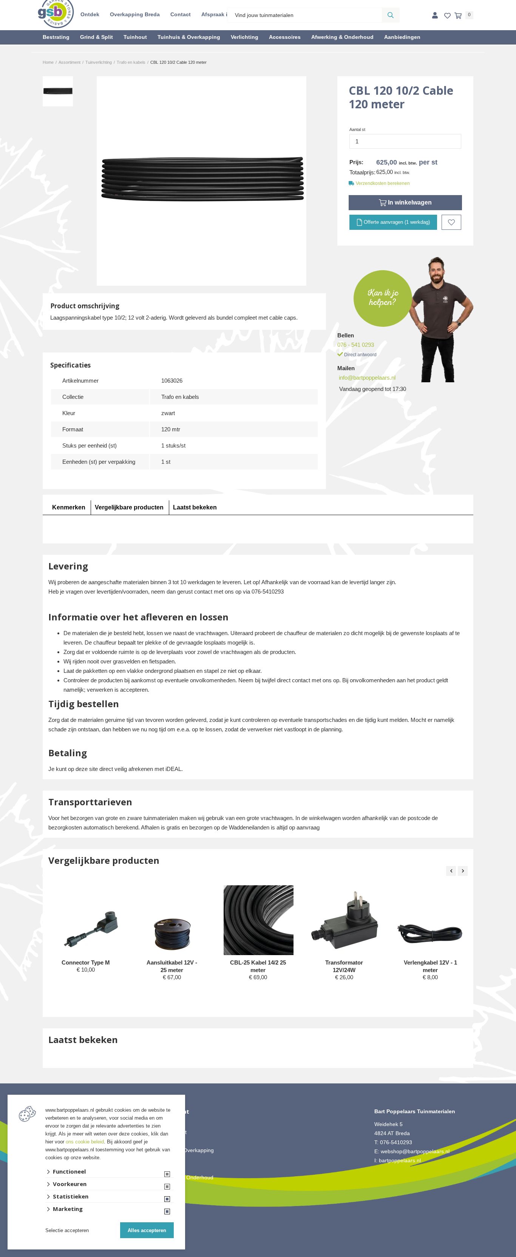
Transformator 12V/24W (344, 966)
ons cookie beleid (85, 1142)
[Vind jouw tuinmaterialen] (390, 15)
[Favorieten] (447, 16)
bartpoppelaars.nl (400, 1160)
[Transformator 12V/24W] (345, 920)
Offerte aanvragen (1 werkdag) (396, 222)
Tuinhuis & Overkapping (189, 37)
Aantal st (357, 129)
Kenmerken (68, 507)
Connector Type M (86, 962)
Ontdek (89, 14)
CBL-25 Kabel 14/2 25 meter (258, 966)
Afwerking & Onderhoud (342, 37)
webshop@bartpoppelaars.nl (415, 1151)
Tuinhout (135, 37)
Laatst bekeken (195, 507)
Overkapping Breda (135, 14)
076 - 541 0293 (355, 345)
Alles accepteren (147, 1230)
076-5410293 (396, 1142)
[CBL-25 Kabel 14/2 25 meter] (259, 937)
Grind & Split (96, 37)
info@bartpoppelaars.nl (367, 377)
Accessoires (285, 37)
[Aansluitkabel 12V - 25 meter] (172, 920)
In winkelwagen (409, 202)
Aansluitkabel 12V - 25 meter (172, 966)
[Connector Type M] (86, 920)
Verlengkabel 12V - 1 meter (430, 966)
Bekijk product (85, 984)
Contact (180, 14)
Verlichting (244, 37)
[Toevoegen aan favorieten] (451, 222)
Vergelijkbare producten (129, 507)
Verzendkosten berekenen (383, 183)
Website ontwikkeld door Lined (258, 1253)
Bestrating (56, 37)
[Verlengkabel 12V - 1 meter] (431, 920)
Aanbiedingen (402, 37)
